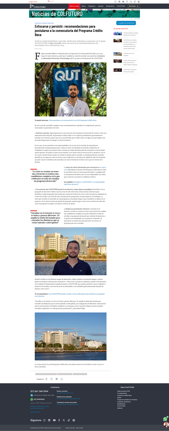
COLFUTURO (121, 6)
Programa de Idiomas (124, 402)
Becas (84, 6)
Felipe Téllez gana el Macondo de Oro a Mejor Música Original (130, 62)
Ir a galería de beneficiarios (126, 23)
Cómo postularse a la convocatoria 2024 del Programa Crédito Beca (72, 120)
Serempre (73, 428)
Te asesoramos (122, 393)
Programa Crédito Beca (124, 395)
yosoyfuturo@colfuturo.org (65, 393)
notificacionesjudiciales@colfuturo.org (68, 398)
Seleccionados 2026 (123, 391)
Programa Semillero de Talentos (127, 400)
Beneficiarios (110, 6)
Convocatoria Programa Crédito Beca (44, 23)
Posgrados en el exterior (65, 374)
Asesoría (100, 6)
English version (33, 1)
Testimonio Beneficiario (80, 374)
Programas (91, 6)
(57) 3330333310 (39, 399)
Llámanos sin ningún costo (42, 395)
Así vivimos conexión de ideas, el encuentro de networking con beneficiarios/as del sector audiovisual (130, 44)
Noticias (119, 408)
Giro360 (81, 428)
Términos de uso (35, 412)
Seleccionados (74, 6)
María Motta (137, 18)
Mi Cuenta (132, 6)
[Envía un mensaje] (165, 419)
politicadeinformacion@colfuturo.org (68, 404)
